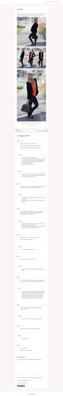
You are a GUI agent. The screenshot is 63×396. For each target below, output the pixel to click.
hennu (21, 208)
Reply (21, 149)
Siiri (20, 277)
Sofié (21, 345)
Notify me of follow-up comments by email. (24, 380)
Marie (21, 305)
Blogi (57, 1)
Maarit (21, 183)
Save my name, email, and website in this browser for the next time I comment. (30, 377)
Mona (22, 155)
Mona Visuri (48, 1)
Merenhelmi (22, 326)
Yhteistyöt (53, 1)
